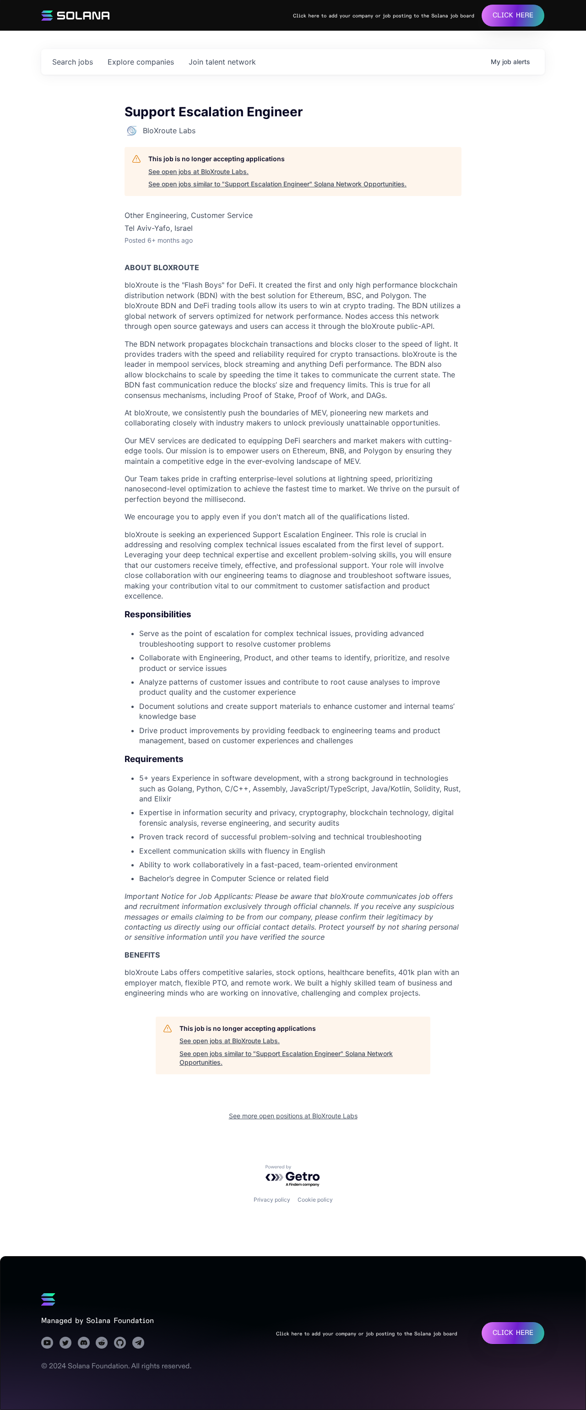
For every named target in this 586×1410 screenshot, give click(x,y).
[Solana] (48, 1299)
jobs (72, 61)
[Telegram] (138, 1343)
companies (141, 61)
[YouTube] (47, 1343)
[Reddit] (102, 1343)
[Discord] (84, 1343)
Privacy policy (272, 1199)
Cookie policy (315, 1199)
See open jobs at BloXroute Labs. (198, 171)
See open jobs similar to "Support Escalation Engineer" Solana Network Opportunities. (277, 184)
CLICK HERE (513, 15)
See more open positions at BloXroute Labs (293, 1116)
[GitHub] (120, 1343)
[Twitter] (65, 1343)
